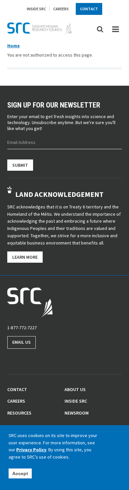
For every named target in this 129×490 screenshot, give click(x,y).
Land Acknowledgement (59, 194)
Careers (61, 8)
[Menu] (115, 29)
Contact (89, 8)
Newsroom (76, 413)
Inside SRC (36, 8)
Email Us (21, 342)
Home (13, 46)
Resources (19, 413)
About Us (75, 389)
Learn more (25, 257)
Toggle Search (100, 29)
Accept (20, 473)
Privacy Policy (31, 450)
